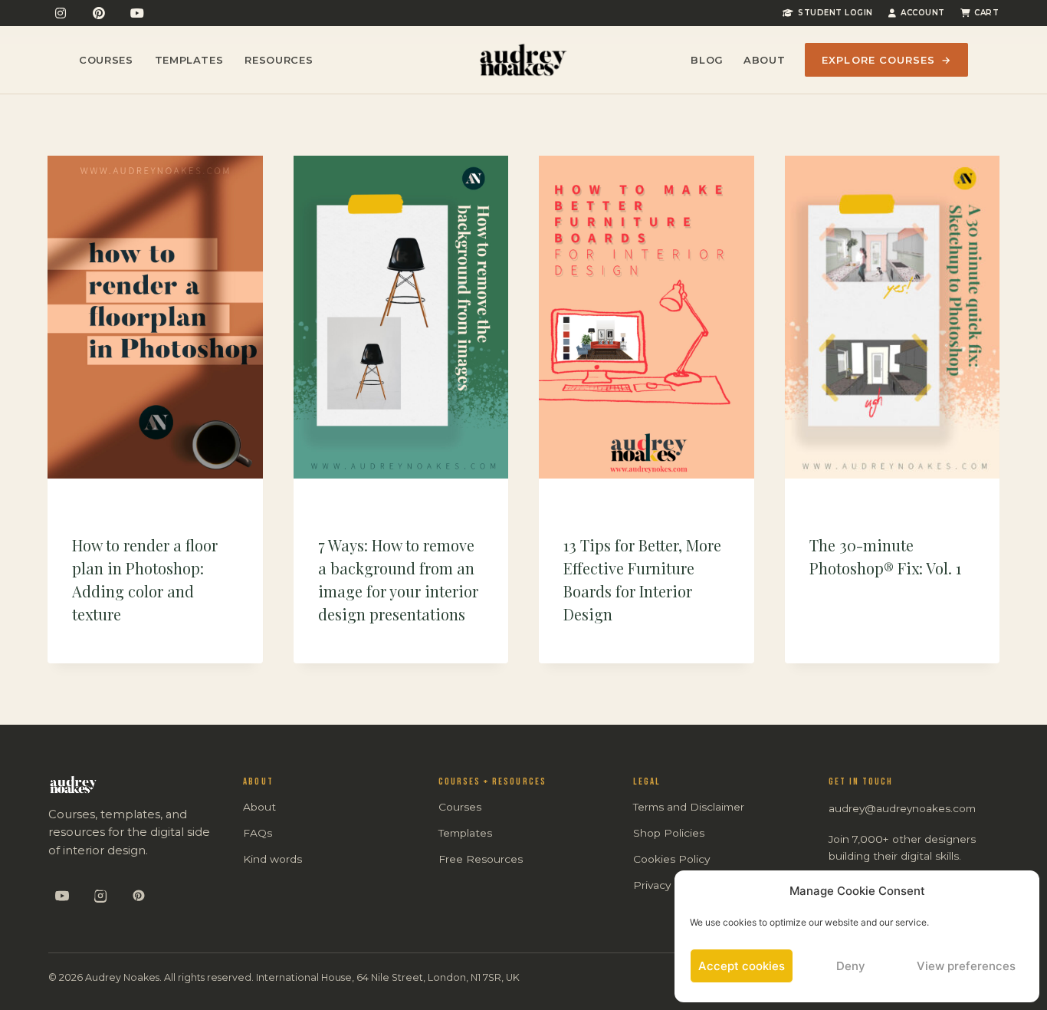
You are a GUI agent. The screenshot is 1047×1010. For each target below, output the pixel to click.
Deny (850, 966)
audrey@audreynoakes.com (902, 808)
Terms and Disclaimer (688, 807)
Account (923, 13)
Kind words (272, 859)
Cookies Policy (671, 859)
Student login (835, 13)
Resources (279, 60)
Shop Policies (668, 833)
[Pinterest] (99, 13)
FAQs (257, 833)
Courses (106, 60)
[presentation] (155, 317)
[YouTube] (137, 13)
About (764, 60)
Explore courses (886, 60)
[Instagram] (60, 13)
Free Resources (480, 859)
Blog (707, 60)
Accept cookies (741, 966)
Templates (189, 60)
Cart (986, 13)
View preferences (966, 966)
